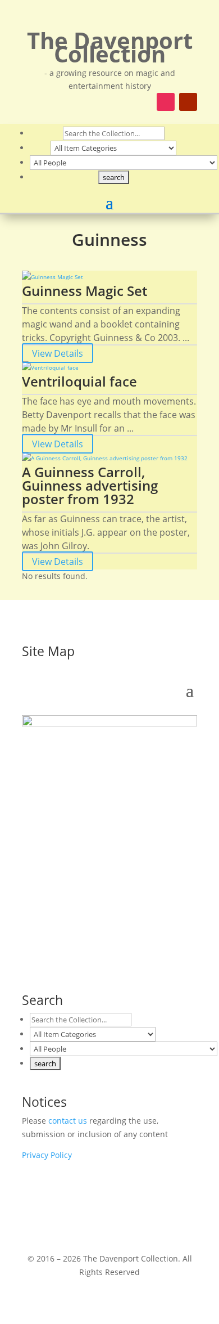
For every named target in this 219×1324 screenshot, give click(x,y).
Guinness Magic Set (84, 290)
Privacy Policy (47, 1155)
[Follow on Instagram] (166, 102)
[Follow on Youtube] (188, 102)
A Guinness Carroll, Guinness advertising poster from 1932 (90, 485)
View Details (57, 353)
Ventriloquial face (79, 381)
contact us (67, 1120)
